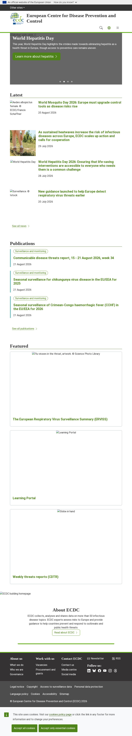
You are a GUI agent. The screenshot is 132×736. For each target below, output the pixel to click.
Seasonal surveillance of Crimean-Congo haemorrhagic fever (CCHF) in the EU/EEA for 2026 (65, 307)
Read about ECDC (64, 632)
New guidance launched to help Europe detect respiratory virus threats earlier (72, 193)
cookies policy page (60, 714)
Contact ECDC (71, 658)
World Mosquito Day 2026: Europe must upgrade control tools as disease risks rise (79, 104)
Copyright (32, 686)
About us (16, 658)
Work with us (45, 658)
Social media (68, 674)
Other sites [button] (16, 7)
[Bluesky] (94, 670)
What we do (17, 664)
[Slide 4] (71, 82)
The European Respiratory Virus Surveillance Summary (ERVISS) (60, 419)
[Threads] (115, 670)
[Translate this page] (109, 27)
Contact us (67, 664)
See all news (19, 226)
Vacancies (41, 664)
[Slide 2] (64, 82)
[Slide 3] (68, 82)
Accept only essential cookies (58, 728)
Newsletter (97, 658)
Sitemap (64, 694)
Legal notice (17, 686)
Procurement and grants (45, 671)
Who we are (16, 669)
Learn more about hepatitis (34, 56)
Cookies (35, 694)
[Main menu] (117, 28)
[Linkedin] (88, 670)
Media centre (69, 669)
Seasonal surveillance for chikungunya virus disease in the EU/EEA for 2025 (65, 281)
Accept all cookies (24, 728)
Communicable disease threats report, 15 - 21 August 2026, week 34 (63, 258)
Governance (16, 674)
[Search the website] (101, 28)
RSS (118, 658)
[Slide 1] (60, 82)
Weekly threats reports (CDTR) (35, 577)
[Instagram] (110, 670)
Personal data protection (88, 686)
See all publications (23, 328)
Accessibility (49, 694)
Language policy (19, 694)
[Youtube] (104, 670)
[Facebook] (99, 670)
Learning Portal (24, 498)
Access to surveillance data (56, 686)
